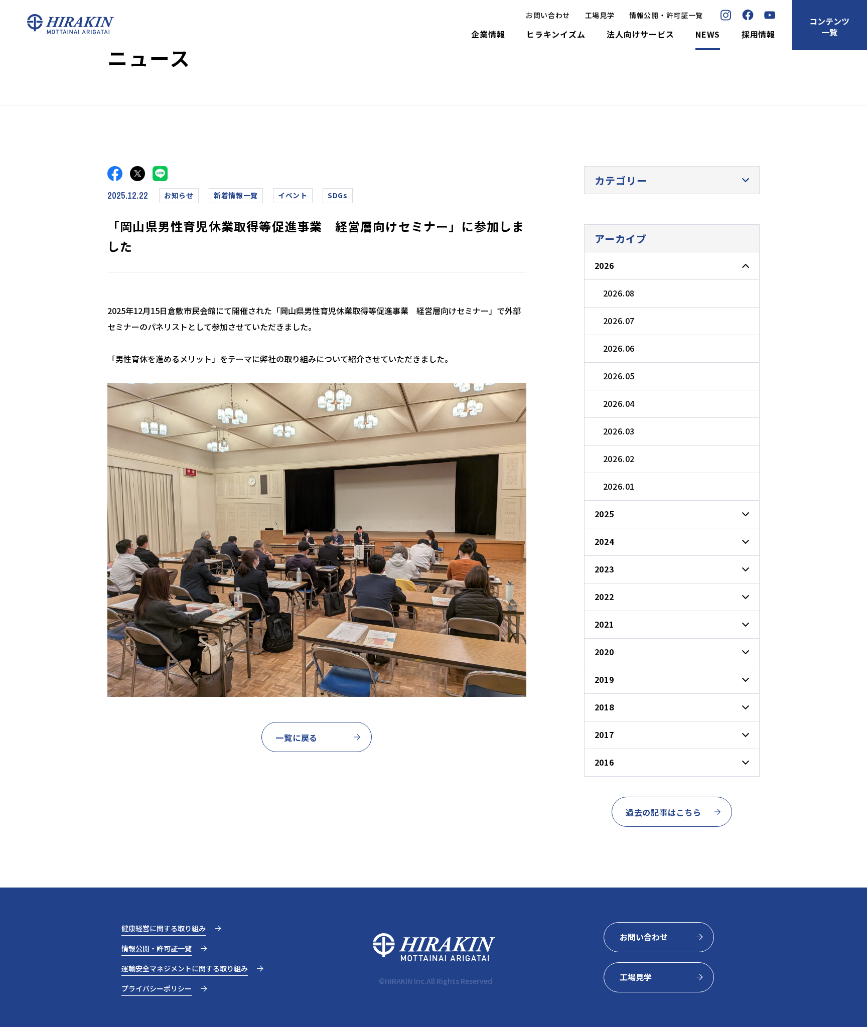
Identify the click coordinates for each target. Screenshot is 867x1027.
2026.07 (619, 321)
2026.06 (619, 348)
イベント (293, 195)
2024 (604, 541)
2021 (604, 624)
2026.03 (619, 431)
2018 (604, 707)
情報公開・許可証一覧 (666, 15)
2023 (604, 569)
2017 (604, 734)
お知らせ (179, 195)
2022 (604, 597)
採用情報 (758, 34)
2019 (604, 679)
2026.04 (619, 403)
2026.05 (619, 376)
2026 (604, 265)
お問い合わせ (548, 15)
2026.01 (619, 486)
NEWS (707, 34)
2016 (604, 762)
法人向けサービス (640, 34)
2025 (604, 514)
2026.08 (619, 293)
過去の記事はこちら (663, 812)
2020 (604, 652)
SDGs (338, 195)
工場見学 (600, 15)
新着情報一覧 (236, 195)
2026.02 (619, 459)
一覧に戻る (296, 737)
